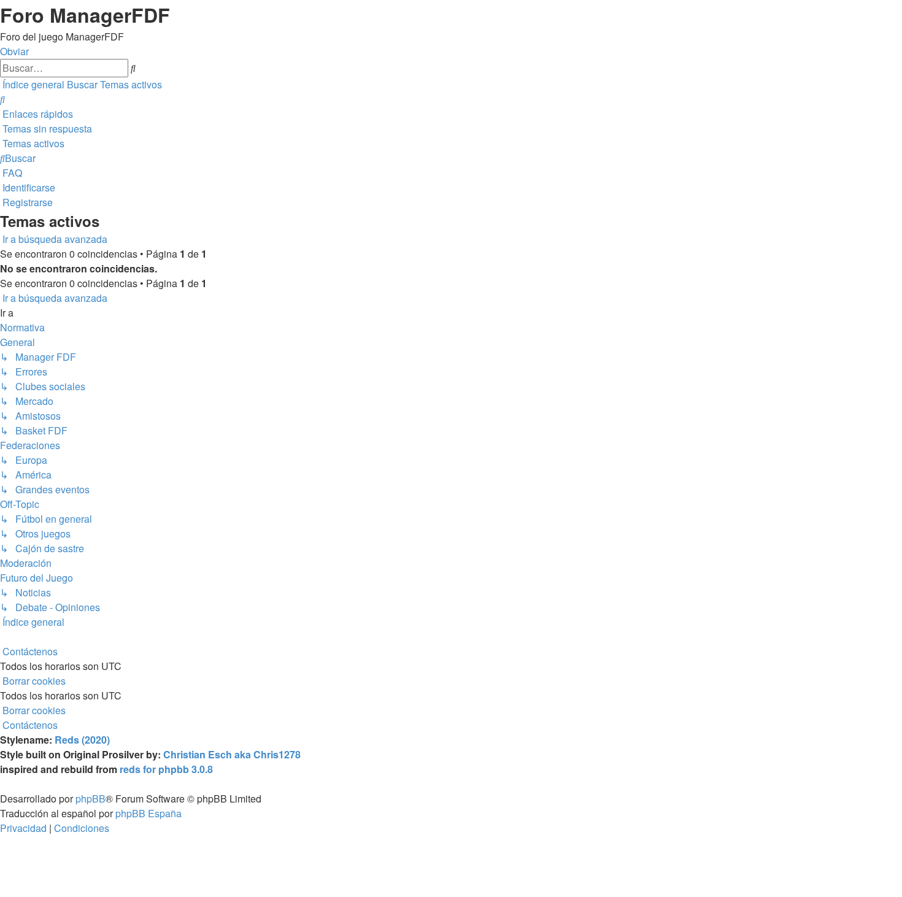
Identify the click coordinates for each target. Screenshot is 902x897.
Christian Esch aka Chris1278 (232, 754)
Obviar (14, 51)
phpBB (90, 798)
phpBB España (148, 813)
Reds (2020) (82, 740)
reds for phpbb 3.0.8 (166, 769)
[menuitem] (2, 99)
